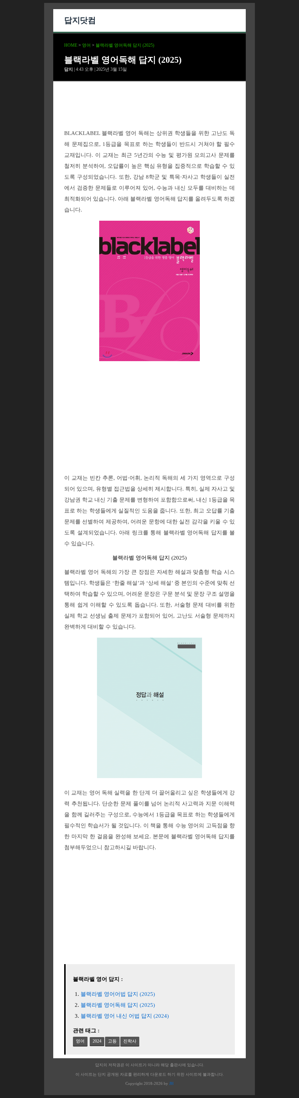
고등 (112, 1041)
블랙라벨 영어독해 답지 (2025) (125, 45)
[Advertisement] (149, 111)
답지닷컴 (80, 20)
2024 (97, 1041)
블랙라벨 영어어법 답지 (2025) (118, 994)
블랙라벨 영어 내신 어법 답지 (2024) (125, 1016)
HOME (70, 45)
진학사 (129, 1041)
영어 (86, 45)
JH (171, 1083)
